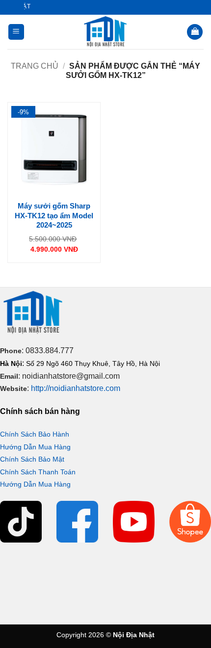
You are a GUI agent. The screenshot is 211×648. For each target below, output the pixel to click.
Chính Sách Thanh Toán (38, 472)
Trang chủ (34, 66)
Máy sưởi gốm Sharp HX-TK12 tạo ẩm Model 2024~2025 (54, 215)
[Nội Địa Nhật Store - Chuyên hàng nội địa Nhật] (105, 32)
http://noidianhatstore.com (75, 388)
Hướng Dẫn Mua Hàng (35, 447)
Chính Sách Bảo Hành (34, 434)
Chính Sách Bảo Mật (32, 459)
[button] (16, 32)
